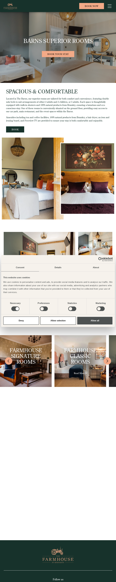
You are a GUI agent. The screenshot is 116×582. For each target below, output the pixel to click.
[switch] (44, 308)
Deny (21, 320)
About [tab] (96, 267)
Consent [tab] (20, 267)
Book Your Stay (58, 54)
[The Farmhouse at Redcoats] (10, 6)
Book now (91, 6)
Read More (24, 373)
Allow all (95, 320)
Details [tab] (58, 267)
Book (15, 129)
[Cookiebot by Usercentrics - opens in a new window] (100, 259)
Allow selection (58, 320)
